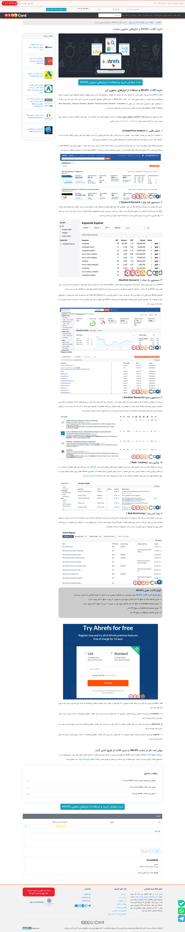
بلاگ (139, 15)
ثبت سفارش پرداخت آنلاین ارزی (56, 9)
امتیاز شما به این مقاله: (59, 822)
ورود (29, 3)
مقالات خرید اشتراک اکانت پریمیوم (141, 22)
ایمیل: (112, 822)
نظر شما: (157, 831)
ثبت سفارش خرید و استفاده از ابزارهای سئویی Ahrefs (110, 82)
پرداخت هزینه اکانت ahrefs (151, 755)
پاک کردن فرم (146, 851)
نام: (159, 822)
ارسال (157, 851)
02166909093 (123, 121)
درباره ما (133, 15)
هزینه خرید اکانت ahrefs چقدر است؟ (142, 787)
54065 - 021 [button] (10, 3)
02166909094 (134, 121)
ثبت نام (21, 3)
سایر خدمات (148, 15)
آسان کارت (176, 15)
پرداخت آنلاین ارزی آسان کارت (89, 759)
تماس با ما (125, 15)
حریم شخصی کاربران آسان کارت (147, 897)
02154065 (87, 894)
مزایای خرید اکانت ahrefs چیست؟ (143, 793)
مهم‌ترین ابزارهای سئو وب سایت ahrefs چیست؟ (138, 780)
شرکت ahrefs (157, 95)
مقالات (158, 22)
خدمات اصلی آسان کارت (163, 15)
